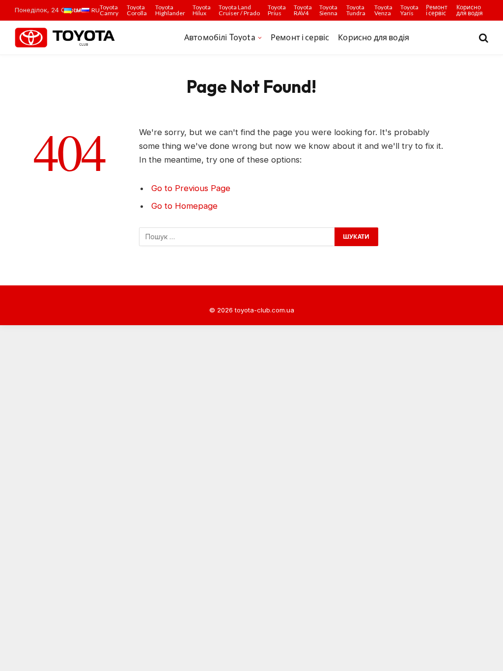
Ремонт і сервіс (436, 10)
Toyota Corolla (137, 10)
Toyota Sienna (328, 10)
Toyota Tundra (355, 10)
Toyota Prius (277, 10)
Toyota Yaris (409, 10)
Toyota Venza (383, 10)
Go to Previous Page (190, 188)
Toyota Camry (109, 10)
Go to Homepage (184, 206)
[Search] (482, 38)
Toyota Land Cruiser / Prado (239, 10)
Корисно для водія (469, 10)
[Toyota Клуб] (65, 37)
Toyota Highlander (170, 10)
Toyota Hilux (202, 10)
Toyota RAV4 (303, 10)
